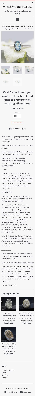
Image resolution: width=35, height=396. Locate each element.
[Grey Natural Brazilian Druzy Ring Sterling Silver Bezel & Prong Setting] (8, 304)
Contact (4, 378)
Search (3, 373)
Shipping (4, 375)
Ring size (17, 112)
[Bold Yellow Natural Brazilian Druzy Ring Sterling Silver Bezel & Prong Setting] (26, 304)
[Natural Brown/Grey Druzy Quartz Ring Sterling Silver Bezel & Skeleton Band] (8, 334)
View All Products (7, 370)
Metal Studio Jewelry (22, 388)
